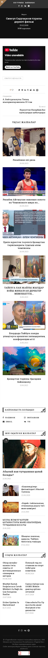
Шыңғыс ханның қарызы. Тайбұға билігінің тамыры (31, 539)
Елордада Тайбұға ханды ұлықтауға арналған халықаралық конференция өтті (24, 336)
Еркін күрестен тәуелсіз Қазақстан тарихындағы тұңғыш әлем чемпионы (24, 245)
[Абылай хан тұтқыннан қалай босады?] (24, 454)
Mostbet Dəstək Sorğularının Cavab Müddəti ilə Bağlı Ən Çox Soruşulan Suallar (13, 589)
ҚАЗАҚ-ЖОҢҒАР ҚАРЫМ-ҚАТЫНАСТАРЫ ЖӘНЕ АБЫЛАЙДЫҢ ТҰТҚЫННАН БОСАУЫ (22, 522)
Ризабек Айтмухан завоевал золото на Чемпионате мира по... (24, 201)
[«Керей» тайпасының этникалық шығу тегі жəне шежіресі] (11, 507)
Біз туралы (18, 3)
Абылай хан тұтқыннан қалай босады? (22, 473)
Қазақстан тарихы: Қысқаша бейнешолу (24, 380)
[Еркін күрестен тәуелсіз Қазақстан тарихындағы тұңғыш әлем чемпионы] (24, 224)
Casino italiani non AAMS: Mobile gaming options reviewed (34, 588)
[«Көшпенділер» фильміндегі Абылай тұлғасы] (11, 490)
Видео (24, 14)
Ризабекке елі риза (24, 160)
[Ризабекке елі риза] (24, 142)
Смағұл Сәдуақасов (12, 78)
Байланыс (30, 3)
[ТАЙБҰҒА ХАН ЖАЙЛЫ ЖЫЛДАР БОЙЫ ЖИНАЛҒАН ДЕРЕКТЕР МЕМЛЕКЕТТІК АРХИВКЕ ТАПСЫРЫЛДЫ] (24, 269)
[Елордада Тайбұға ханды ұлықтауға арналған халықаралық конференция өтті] (24, 315)
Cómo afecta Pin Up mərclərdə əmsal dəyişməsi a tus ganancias (34, 606)
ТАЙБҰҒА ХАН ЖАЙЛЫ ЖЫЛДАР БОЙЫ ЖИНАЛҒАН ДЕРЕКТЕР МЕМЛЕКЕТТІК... (24, 290)
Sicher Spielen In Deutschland (11, 603)
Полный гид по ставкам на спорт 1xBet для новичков (34, 566)
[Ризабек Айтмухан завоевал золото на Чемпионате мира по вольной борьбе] (24, 181)
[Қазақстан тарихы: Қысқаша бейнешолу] (24, 361)
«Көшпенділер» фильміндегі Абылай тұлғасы (32, 489)
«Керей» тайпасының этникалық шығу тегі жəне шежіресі (33, 506)
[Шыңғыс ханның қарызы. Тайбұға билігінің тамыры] (11, 540)
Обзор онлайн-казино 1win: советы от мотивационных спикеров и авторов (12, 569)
